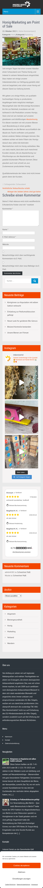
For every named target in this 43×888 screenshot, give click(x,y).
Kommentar (7, 208)
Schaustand (21, 184)
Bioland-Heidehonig (15, 523)
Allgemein (11, 614)
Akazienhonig (31, 119)
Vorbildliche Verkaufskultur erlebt (16, 188)
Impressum (34, 884)
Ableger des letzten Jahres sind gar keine (24, 191)
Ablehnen (21, 872)
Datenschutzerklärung (23, 884)
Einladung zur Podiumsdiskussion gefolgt (21, 313)
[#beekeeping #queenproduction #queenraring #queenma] (21, 451)
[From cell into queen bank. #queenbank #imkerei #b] (21, 382)
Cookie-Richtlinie (10, 884)
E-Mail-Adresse (9, 237)
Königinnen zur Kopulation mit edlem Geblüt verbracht (22, 304)
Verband (10, 637)
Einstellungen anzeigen (21, 879)
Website (5, 244)
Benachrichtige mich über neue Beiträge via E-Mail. (21, 267)
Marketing (29, 34)
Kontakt (7, 740)
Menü (6, 11)
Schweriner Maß (23, 572)
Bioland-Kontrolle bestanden (19, 327)
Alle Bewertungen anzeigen (22, 552)
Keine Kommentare (26, 31)
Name (5, 229)
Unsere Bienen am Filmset (17, 332)
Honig (13, 34)
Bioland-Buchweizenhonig (18, 505)
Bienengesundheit (14, 619)
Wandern (10, 643)
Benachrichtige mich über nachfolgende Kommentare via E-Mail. (18, 257)
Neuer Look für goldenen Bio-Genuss (22, 321)
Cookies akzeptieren (21, 865)
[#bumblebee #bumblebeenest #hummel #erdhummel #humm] (21, 417)
